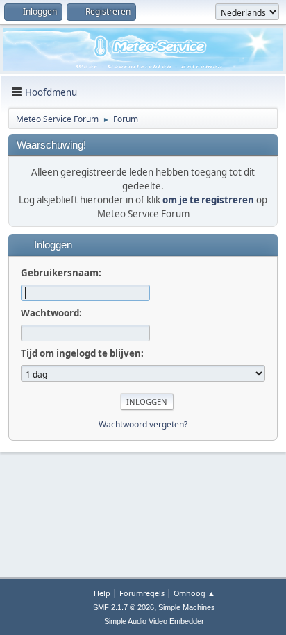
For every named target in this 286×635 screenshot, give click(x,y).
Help (102, 593)
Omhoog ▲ (194, 593)
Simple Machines (186, 607)
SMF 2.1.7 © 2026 (123, 607)
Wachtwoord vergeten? (143, 424)
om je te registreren (208, 200)
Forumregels (142, 593)
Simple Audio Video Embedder (154, 621)
